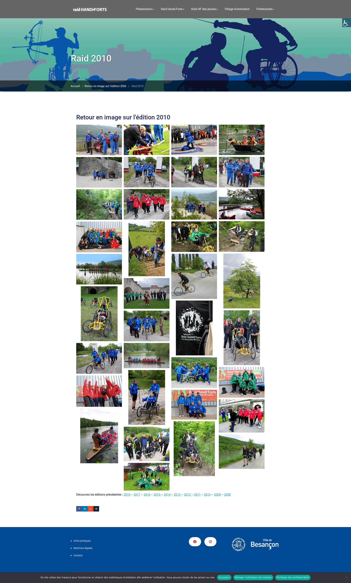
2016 (147, 494)
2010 (207, 494)
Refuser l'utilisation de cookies (253, 577)
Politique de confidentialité (293, 577)
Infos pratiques (82, 540)
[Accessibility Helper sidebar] (346, 22)
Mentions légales (83, 548)
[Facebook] (79, 509)
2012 (187, 494)
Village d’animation (237, 9)
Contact (78, 555)
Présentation (144, 9)
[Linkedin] (85, 509)
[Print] (96, 509)
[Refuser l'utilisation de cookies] (346, 577)
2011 (197, 494)
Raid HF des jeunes (203, 9)
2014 (167, 494)
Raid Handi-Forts (171, 9)
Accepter (224, 577)
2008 (227, 494)
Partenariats (264, 9)
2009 (217, 494)
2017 (137, 494)
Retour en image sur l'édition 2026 (105, 86)
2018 (127, 494)
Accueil (75, 86)
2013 (177, 494)
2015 (157, 494)
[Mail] (90, 509)
